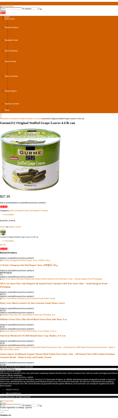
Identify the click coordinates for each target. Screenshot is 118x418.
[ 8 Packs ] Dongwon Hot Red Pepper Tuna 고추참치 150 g (29, 265)
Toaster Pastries (15, 48)
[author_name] (15, 227)
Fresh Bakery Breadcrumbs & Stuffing (24, 36)
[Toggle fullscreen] (5, 410)
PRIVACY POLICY (12, 389)
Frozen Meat (14, 72)
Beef (11, 80)
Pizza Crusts (14, 38)
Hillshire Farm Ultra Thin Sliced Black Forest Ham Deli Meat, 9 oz (33, 319)
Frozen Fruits (14, 68)
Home (7, 17)
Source (3, 227)
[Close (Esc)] (1, 410)
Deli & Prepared (11, 51)
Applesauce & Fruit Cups (19, 42)
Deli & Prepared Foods (14, 119)
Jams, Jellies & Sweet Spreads (22, 97)
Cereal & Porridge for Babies (21, 23)
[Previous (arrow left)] (1, 412)
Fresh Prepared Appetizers (20, 55)
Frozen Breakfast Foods (19, 63)
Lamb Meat (13, 85)
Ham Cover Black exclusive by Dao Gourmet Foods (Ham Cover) (32, 303)
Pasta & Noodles (16, 101)
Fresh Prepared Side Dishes (20, 59)
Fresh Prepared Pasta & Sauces (22, 57)
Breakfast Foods (11, 40)
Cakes (12, 34)
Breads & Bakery (11, 27)
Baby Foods (10, 19)
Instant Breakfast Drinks (19, 46)
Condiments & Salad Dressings (22, 95)
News (7, 110)
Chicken (12, 82)
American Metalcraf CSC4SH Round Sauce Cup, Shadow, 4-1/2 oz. (33, 335)
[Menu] (1, 114)
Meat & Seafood (11, 76)
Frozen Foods (10, 61)
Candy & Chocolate (17, 106)
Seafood (12, 89)
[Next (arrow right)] (3, 412)
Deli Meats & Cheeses (18, 53)
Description (9, 215)
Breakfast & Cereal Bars (19, 44)
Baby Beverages (16, 21)
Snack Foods (14, 108)
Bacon (12, 78)
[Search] (1, 117)
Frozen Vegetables (17, 74)
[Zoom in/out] (8, 410)
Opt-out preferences (13, 393)
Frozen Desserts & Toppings (20, 66)
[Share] (3, 410)
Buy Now (3, 207)
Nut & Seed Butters (17, 99)
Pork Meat (13, 87)
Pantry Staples (11, 91)
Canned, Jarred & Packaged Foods (23, 93)
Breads (12, 32)
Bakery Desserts (16, 30)
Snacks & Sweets (12, 104)
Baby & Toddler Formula (19, 25)
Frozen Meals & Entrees (19, 70)
